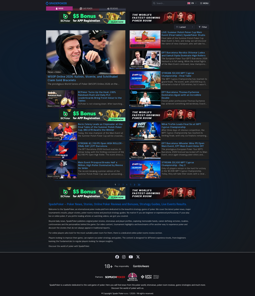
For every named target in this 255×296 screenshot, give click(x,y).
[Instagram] (124, 257)
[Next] (135, 184)
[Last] (139, 184)
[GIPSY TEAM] (150, 277)
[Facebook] (117, 257)
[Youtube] (131, 257)
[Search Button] (154, 3)
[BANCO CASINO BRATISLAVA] (132, 276)
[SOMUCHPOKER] (115, 276)
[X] (138, 257)
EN (192, 3)
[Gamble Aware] (141, 266)
